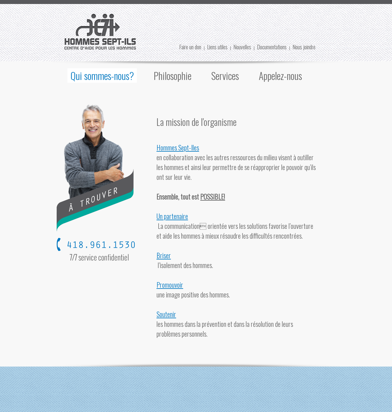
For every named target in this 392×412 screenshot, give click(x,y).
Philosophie (172, 75)
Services (225, 75)
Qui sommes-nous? (102, 75)
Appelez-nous (280, 75)
